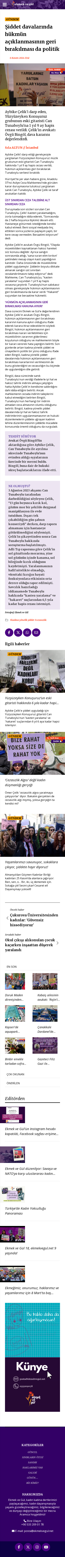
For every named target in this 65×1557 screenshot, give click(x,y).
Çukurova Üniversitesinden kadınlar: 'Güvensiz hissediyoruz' (34, 920)
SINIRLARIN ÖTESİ (32, 1457)
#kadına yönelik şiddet (22, 620)
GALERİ (32, 1472)
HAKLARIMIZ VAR (32, 1467)
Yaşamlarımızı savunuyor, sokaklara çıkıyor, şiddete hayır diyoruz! (31, 864)
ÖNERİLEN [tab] (13, 1083)
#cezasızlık (40, 620)
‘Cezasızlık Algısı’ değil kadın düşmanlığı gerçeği (25, 782)
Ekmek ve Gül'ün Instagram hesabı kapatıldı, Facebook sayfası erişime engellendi (30, 1134)
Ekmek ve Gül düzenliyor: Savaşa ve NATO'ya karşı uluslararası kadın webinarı (31, 1173)
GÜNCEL (32, 1452)
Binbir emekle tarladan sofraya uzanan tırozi (16, 1063)
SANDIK (32, 1462)
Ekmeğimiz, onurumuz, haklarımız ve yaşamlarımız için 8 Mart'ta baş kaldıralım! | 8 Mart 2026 (32, 1293)
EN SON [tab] (12, 967)
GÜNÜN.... (32, 1477)
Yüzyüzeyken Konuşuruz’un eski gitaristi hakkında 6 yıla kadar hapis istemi (31, 700)
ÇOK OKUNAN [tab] (15, 1074)
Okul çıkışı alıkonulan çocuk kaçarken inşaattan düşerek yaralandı (30, 945)
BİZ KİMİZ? (32, 1482)
